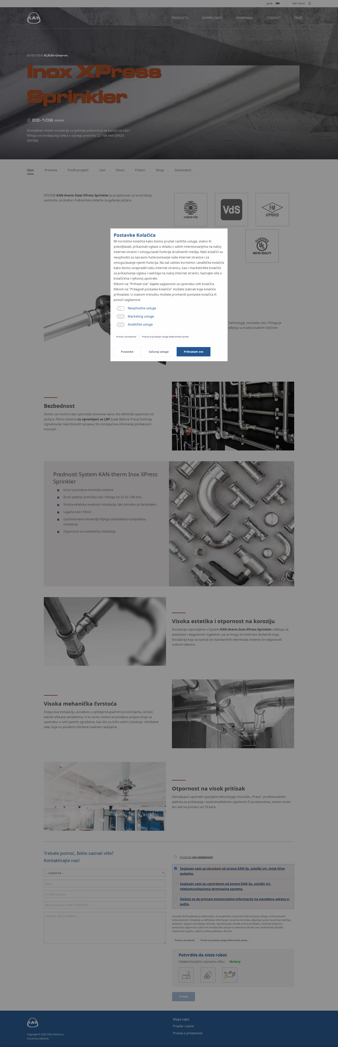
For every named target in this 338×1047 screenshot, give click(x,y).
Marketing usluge (141, 316)
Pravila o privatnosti (126, 336)
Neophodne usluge (142, 308)
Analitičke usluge (140, 324)
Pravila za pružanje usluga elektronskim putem (165, 336)
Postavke (127, 351)
